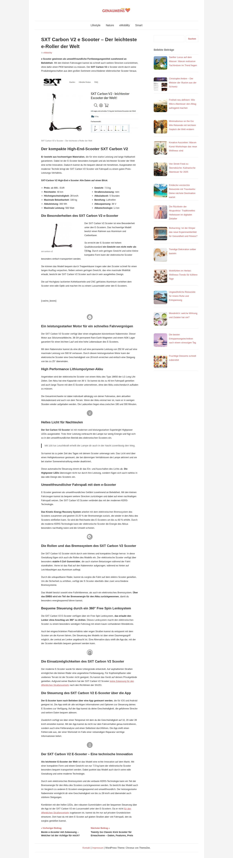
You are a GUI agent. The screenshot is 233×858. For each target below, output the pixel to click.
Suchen (192, 39)
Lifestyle (95, 25)
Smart (139, 25)
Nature (110, 25)
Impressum (97, 848)
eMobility (124, 25)
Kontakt (86, 848)
